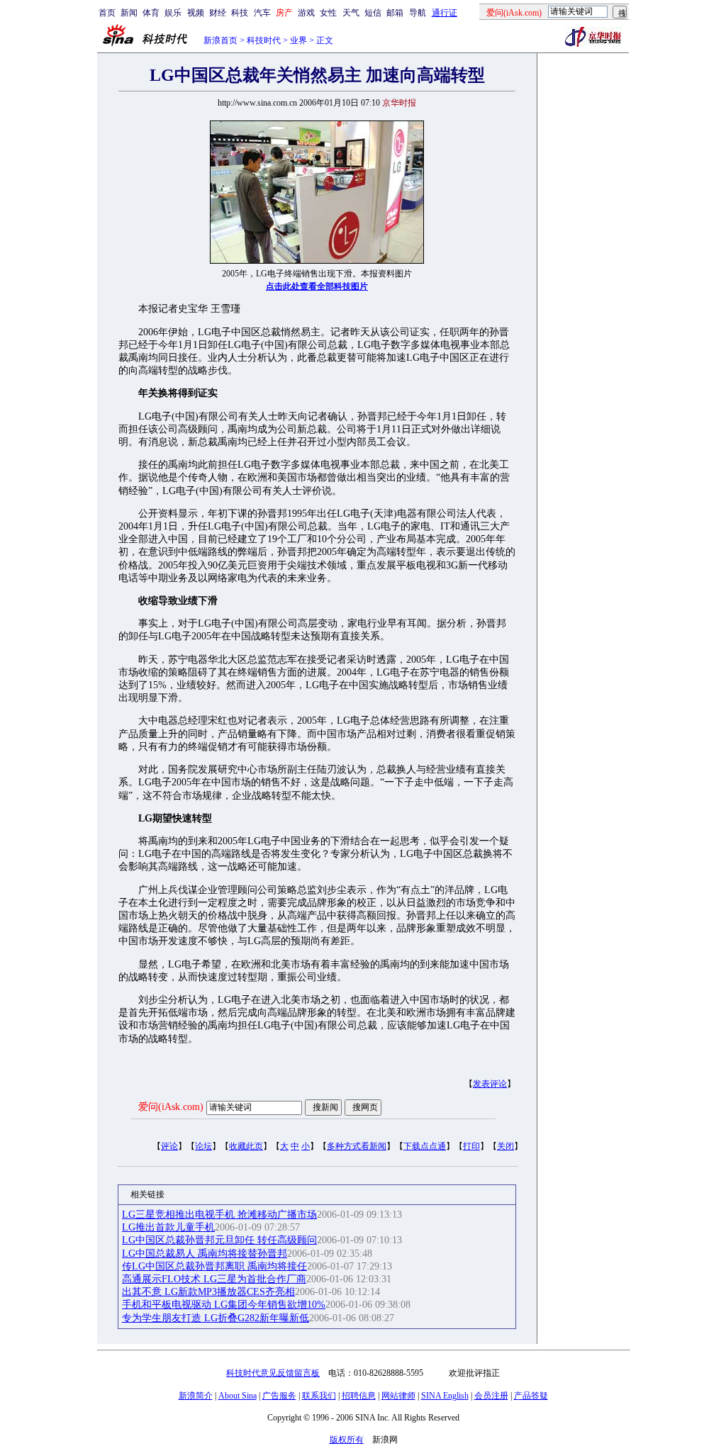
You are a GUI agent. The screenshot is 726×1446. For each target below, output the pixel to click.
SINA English (445, 1396)
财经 (217, 13)
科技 (239, 13)
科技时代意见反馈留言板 (273, 1373)
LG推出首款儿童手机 (168, 1227)
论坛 (203, 1146)
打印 (471, 1146)
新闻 (129, 13)
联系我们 (319, 1396)
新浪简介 (196, 1396)
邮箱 (394, 13)
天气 (350, 13)
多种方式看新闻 (356, 1146)
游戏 (306, 13)
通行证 (444, 13)
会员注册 (491, 1396)
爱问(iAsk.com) (170, 1107)
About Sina (237, 1396)
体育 (151, 13)
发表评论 (490, 1084)
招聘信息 (359, 1396)
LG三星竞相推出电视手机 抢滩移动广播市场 (219, 1214)
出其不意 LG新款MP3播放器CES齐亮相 (208, 1292)
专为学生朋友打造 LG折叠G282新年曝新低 (215, 1318)
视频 (195, 13)
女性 (328, 13)
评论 (169, 1146)
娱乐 (173, 13)
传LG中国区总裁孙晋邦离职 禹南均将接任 (214, 1266)
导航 (417, 13)
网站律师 (398, 1396)
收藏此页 (246, 1146)
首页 (107, 13)
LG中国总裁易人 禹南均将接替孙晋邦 (204, 1253)
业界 (298, 40)
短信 (372, 13)
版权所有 (347, 1440)
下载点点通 (424, 1146)
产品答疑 (531, 1396)
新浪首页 (220, 40)
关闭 (505, 1146)
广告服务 (279, 1396)
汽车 (262, 13)
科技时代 (264, 40)
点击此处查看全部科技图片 (317, 286)
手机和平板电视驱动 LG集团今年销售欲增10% (223, 1304)
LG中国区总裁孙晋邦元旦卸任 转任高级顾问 (219, 1240)
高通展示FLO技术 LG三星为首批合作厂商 (214, 1279)
